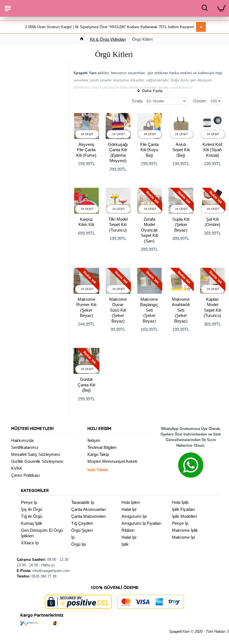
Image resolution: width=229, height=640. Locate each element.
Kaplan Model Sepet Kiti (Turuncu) (212, 307)
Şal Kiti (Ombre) (212, 222)
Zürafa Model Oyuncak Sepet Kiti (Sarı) (149, 230)
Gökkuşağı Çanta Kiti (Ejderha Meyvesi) (118, 152)
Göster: (200, 100)
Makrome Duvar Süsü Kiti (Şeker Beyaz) (118, 310)
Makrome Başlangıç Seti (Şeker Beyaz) (149, 310)
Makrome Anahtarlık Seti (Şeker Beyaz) (181, 310)
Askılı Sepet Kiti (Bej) (181, 150)
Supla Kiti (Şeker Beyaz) (180, 224)
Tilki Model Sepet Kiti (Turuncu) (118, 224)
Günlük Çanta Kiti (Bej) (86, 385)
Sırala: (137, 100)
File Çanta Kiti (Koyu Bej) (149, 150)
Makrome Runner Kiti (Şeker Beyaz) (86, 307)
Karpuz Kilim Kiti (86, 222)
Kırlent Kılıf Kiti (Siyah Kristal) (212, 150)
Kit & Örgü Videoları (108, 39)
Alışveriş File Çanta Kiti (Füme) (86, 150)
